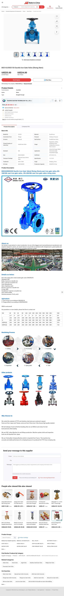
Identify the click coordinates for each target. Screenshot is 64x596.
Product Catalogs (23, 537)
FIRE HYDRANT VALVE (37, 546)
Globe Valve (6, 562)
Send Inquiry (16, 80)
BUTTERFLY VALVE (51, 540)
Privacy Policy (55, 589)
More (3, 584)
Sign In (4, 119)
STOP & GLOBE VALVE (37, 543)
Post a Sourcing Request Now (46, 477)
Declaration (48, 589)
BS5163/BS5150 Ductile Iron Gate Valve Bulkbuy (40, 581)
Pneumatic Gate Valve (8, 566)
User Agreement (40, 589)
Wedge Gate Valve (50, 562)
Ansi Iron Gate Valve (20, 581)
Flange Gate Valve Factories (9, 577)
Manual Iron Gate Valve (52, 577)
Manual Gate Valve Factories (21, 574)
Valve (24, 11)
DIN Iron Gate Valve (7, 581)
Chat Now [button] (48, 80)
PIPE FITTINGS (50, 543)
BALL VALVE (35, 540)
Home (3, 11)
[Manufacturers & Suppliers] (32, 2)
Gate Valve (29, 11)
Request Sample (28, 83)
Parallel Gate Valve (37, 11)
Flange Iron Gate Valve (25, 577)
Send (15, 477)
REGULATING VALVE (52, 546)
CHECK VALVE (20, 543)
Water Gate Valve (7, 574)
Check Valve (15, 562)
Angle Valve (24, 562)
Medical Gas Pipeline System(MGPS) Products (13, 540)
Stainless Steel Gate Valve (36, 562)
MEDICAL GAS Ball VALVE (23, 540)
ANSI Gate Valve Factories (38, 574)
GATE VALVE (5, 543)
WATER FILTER (5, 546)
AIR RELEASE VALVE (22, 546)
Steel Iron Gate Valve (39, 577)
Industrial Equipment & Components (13, 11)
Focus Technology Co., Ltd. (22, 589)
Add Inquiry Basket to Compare (32, 60)
